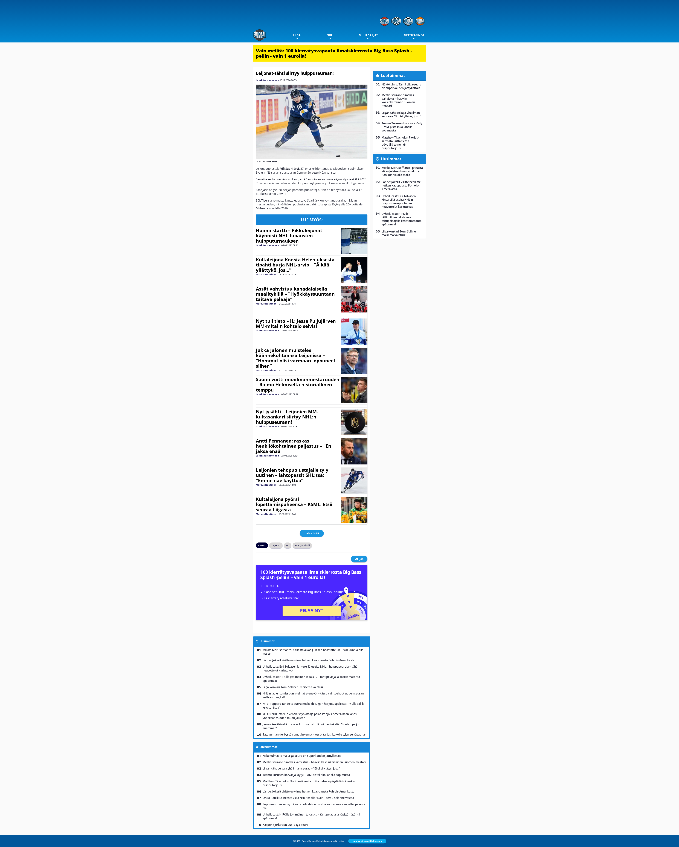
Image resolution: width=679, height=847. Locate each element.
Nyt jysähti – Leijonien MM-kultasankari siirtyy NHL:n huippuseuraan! (287, 416)
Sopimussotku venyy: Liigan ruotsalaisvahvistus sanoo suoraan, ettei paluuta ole (314, 806)
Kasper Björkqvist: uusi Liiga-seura (286, 825)
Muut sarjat (368, 35)
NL (287, 545)
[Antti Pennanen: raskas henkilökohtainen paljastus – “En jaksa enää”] (354, 451)
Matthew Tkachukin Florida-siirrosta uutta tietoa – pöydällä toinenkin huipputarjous (309, 783)
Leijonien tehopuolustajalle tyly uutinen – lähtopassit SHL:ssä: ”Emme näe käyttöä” (292, 475)
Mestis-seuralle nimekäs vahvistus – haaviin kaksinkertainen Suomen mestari (314, 762)
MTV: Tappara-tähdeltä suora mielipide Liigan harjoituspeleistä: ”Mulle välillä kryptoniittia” (313, 706)
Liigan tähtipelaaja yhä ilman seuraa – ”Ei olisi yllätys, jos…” (301, 768)
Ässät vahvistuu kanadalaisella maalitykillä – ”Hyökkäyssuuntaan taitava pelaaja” (295, 294)
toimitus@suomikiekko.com (367, 841)
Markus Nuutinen (266, 274)
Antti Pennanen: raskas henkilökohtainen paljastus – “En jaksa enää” (293, 446)
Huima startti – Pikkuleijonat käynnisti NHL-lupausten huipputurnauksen (289, 235)
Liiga (297, 35)
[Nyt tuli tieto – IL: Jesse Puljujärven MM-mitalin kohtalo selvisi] (354, 331)
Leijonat (275, 545)
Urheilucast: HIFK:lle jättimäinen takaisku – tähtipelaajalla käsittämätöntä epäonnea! (311, 679)
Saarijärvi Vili (302, 545)
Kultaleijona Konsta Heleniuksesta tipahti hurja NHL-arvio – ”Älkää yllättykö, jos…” (295, 264)
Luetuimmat (268, 747)
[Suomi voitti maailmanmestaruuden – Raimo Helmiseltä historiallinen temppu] (354, 390)
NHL (330, 35)
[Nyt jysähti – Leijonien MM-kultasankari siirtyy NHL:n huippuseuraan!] (354, 422)
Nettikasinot (414, 35)
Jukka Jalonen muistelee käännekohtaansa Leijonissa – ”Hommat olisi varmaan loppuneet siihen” (295, 358)
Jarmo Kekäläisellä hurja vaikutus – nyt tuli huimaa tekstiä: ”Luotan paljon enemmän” (311, 726)
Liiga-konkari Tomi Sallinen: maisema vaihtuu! (293, 687)
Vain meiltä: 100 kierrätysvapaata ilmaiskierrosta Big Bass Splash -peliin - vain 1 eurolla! (334, 53)
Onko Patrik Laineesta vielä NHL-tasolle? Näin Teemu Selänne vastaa (308, 798)
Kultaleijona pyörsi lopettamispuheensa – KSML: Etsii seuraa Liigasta (294, 504)
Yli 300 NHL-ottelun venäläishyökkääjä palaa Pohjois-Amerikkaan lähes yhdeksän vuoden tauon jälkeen (310, 716)
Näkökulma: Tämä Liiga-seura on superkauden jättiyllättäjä (302, 756)
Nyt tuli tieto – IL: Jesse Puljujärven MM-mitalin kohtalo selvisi (296, 323)
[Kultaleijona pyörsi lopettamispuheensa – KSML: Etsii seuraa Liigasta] (354, 510)
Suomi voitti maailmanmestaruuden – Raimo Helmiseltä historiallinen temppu (297, 384)
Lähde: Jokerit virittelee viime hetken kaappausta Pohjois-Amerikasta (309, 660)
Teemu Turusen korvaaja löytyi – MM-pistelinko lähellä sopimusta (306, 775)
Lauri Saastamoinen (267, 80)
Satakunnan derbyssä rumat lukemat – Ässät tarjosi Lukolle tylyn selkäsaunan (315, 734)
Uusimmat (267, 641)
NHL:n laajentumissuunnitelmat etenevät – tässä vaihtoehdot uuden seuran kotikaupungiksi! (313, 695)
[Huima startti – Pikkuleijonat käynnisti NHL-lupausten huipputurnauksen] (354, 241)
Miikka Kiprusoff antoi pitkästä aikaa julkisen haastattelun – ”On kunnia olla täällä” (313, 652)
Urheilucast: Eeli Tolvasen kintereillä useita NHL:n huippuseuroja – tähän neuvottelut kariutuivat (311, 668)
